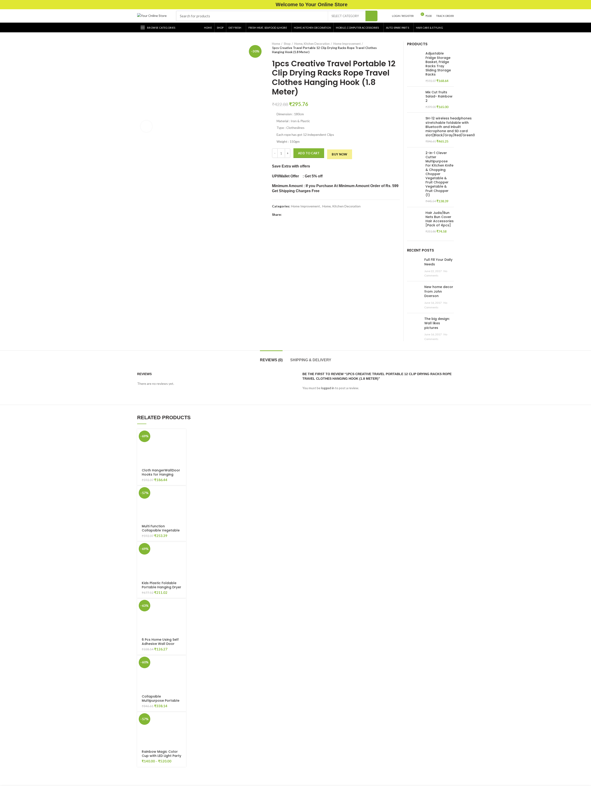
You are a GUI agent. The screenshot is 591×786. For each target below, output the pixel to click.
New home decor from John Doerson (438, 291)
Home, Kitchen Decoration (312, 44)
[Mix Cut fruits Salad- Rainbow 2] (414, 99)
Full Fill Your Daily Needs (438, 262)
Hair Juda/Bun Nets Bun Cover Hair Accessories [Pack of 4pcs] (439, 219)
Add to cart (309, 153)
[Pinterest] (296, 215)
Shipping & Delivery (310, 360)
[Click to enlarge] (146, 126)
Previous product (388, 48)
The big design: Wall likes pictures (437, 323)
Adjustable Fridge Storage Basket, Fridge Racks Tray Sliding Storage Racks (438, 63)
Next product (397, 48)
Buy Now (339, 154)
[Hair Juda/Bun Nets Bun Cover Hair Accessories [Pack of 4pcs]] (414, 222)
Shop (287, 44)
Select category (345, 16)
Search (371, 16)
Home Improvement (347, 44)
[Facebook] (286, 215)
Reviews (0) (271, 360)
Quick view (155, 447)
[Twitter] (291, 215)
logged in (327, 388)
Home (276, 44)
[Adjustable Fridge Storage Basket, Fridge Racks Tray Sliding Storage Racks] (414, 67)
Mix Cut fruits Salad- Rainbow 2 (438, 96)
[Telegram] (307, 215)
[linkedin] (302, 215)
